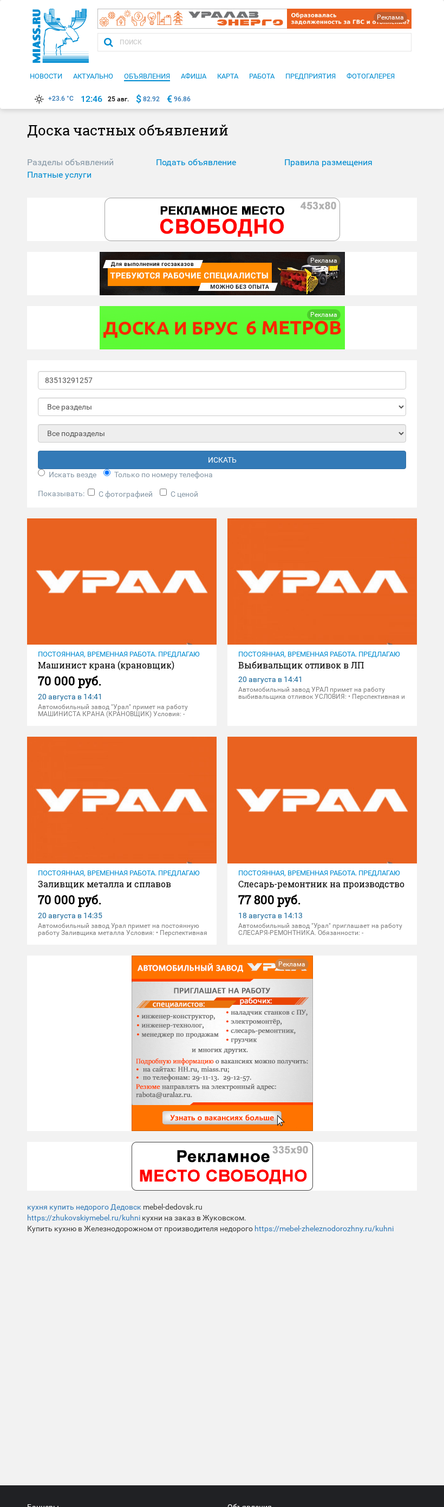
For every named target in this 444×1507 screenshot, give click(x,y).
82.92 (151, 99)
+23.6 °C (61, 98)
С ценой (184, 494)
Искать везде (72, 474)
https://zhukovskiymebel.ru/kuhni (83, 1217)
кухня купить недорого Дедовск (84, 1207)
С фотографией (126, 494)
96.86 (182, 99)
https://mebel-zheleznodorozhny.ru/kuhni (324, 1228)
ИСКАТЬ (222, 460)
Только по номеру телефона (163, 474)
